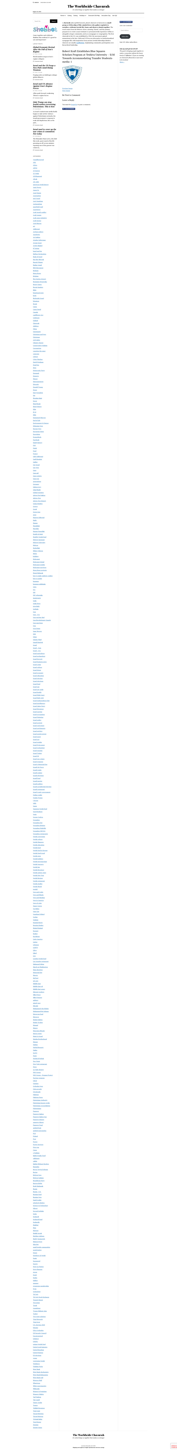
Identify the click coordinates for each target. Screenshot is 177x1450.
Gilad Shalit (37, 490)
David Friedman (38, 362)
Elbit (34, 415)
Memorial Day (37, 973)
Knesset (35, 931)
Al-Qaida (36, 173)
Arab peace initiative (40, 218)
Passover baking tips (40, 1117)
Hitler (35, 554)
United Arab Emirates (40, 1347)
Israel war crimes (38, 759)
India (34, 601)
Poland (35, 1136)
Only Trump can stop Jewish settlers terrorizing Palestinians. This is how (44, 104)
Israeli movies (37, 781)
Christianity (37, 332)
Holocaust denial (38, 562)
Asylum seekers (38, 232)
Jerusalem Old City (39, 831)
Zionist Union (37, 1428)
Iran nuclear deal (38, 617)
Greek (35, 509)
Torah (35, 1305)
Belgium (35, 276)
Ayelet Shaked (37, 246)
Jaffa (34, 803)
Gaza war (36, 479)
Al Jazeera (36, 171)
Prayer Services (38, 1145)
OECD (35, 1081)
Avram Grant (37, 243)
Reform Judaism (38, 1178)
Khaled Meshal (38, 928)
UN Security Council (39, 1333)
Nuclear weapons (39, 1078)
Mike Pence (37, 995)
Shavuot (35, 1231)
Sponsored (36, 1261)
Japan (35, 806)
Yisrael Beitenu (38, 1416)
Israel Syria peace (39, 745)
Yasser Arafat (37, 1403)
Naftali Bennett (38, 1047)
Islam (35, 637)
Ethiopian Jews (38, 426)
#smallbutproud (38, 160)
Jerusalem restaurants (40, 834)
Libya (35, 950)
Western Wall (37, 1380)
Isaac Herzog (37, 631)
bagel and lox (37, 251)
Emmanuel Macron (39, 418)
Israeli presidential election (42, 787)
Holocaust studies (39, 565)
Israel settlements (39, 728)
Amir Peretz (37, 187)
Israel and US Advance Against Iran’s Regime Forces (43, 86)
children (36, 326)
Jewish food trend (39, 853)
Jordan (35, 917)
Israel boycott (37, 659)
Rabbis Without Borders (41, 1164)
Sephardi (36, 1217)
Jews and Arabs (38, 892)
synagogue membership (41, 1286)
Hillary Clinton (38, 551)
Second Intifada (38, 1211)
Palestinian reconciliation (41, 1106)
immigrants (37, 598)
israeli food (36, 778)
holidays (35, 556)
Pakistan (36, 1095)
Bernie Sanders (38, 287)
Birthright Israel (38, 298)
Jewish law (36, 867)
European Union (38, 431)
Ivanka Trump (37, 798)
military (35, 1000)
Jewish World (37, 886)
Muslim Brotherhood (40, 1039)
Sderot (35, 1208)
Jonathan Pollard (38, 914)
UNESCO (36, 1339)
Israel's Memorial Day (40, 764)
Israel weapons (38, 762)
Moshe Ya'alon (38, 1022)
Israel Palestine (38, 717)
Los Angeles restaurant (41, 961)
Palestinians (37, 1108)
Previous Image (67, 88)
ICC (34, 590)
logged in (74, 104)
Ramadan (36, 1167)
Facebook (36, 440)
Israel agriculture (39, 653)
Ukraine (35, 1328)
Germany (36, 484)
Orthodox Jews (38, 1086)
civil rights (36, 340)
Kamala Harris (37, 923)
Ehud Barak (36, 404)
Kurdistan (36, 936)
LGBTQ (35, 948)
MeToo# (35, 978)
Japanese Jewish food (40, 809)
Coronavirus (37, 348)
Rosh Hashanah (38, 1186)
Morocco (36, 1017)
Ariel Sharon (37, 223)
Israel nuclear (37, 712)
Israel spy (36, 739)
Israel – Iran (37, 648)
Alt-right (36, 182)
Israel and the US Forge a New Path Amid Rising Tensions (44, 67)
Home (62, 15)
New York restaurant (40, 1064)
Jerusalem (36, 820)
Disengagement (38, 382)
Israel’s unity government (41, 792)
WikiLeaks (36, 1389)
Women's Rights (38, 1394)
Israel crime (37, 665)
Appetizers (36, 210)
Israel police (37, 720)
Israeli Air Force (38, 767)
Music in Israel (38, 1036)
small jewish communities (41, 1247)
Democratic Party (39, 370)
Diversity (36, 384)
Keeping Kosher (38, 925)
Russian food (37, 1194)
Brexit (35, 304)
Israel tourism (37, 751)
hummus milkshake (39, 584)
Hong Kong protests (40, 570)
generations (37, 481)
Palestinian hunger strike (41, 1103)
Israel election (38, 678)
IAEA (34, 587)
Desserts (36, 376)
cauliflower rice (38, 315)
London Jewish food (39, 959)
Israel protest (37, 723)
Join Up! (114, 15)
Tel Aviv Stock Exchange (41, 1297)
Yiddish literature (39, 1408)
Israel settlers (37, 731)
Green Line (36, 512)
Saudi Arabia (37, 1200)
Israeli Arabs (37, 770)
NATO (35, 1053)
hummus (36, 581)
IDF (34, 592)
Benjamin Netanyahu (40, 282)
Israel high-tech (38, 698)
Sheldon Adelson (38, 1236)
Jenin (35, 814)
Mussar (35, 1042)
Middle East (37, 984)
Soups (35, 1253)
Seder (35, 1214)
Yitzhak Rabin (37, 1419)
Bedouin (35, 271)
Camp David (37, 309)
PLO (34, 1133)
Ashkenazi (36, 229)
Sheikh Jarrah (37, 1233)
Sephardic (36, 1222)
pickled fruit (37, 1128)
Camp (35, 307)
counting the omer (39, 351)
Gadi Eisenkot (37, 459)
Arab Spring (37, 221)
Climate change (38, 343)
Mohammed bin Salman (41, 1011)
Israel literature (38, 709)
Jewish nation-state (39, 873)
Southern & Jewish (39, 1255)
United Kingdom (38, 1350)
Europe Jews (37, 429)
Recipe (35, 1172)
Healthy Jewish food (39, 537)
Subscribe (125, 37)
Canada (35, 312)
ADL (34, 162)
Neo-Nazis (36, 1061)
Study (35, 1275)
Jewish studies (37, 884)
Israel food (36, 684)
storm (35, 1272)
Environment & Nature (41, 423)
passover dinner (38, 1122)
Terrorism (36, 1303)
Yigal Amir (36, 1411)
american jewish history (41, 185)
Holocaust (36, 559)
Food (34, 451)
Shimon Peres (37, 1242)
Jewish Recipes (38, 878)
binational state (38, 293)
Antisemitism (37, 204)
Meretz (35, 975)
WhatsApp (36, 1383)
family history (37, 443)
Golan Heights (37, 504)
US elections (37, 1355)
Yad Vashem (37, 1397)
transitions (36, 1308)
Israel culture (37, 667)
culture (35, 357)
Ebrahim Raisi (37, 398)
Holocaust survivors (39, 567)
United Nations (38, 1353)
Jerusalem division (39, 825)
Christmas (36, 337)
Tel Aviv (35, 1294)
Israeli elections (38, 776)
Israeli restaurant (39, 789)
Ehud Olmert (37, 407)
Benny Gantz (37, 284)
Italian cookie (37, 795)
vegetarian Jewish (39, 1361)
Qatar (35, 1150)
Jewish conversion (39, 837)
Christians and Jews (39, 334)
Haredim (36, 529)
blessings (36, 301)
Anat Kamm (37, 193)
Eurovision (36, 434)
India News (36, 604)
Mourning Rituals (39, 1031)
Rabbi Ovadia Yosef (39, 1156)
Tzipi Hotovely (38, 1319)
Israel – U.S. (37, 651)
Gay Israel (36, 465)
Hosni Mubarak (38, 573)
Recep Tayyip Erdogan (40, 1169)
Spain (35, 1258)
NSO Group (37, 1072)
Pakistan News (38, 1097)
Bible (34, 290)
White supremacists (39, 1386)
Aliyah (35, 179)
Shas (34, 1228)
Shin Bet (36, 1244)
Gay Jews (36, 468)
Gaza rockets (37, 476)
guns (34, 515)
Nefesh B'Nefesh (38, 1059)
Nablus (35, 1045)
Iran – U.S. (36, 615)
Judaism (35, 920)
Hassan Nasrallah (39, 531)
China (35, 329)
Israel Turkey (37, 753)
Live (34, 956)
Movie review (37, 1034)
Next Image (66, 91)
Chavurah (36, 323)
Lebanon (36, 945)
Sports (35, 1264)
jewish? (35, 889)
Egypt (35, 401)
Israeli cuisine (37, 773)
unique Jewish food (39, 1344)
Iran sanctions (38, 623)
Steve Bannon (37, 1269)
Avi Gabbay (36, 237)
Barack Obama (38, 262)
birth (34, 296)
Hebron (35, 545)
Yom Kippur (37, 1422)
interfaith (36, 606)
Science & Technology (40, 1206)
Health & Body (38, 534)
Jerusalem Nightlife (39, 828)
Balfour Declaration (39, 254)
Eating (70, 15)
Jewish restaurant (39, 881)
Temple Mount (38, 1300)
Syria (34, 1289)
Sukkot (35, 1280)
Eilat (34, 409)
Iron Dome (36, 628)
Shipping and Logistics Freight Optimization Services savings (88, 1447)
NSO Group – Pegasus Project (43, 1075)
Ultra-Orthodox (38, 1330)
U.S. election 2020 (39, 1325)
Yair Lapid (36, 1400)
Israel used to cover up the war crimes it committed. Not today (44, 131)
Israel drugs (37, 670)
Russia (35, 1189)
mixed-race (36, 1003)
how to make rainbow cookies (43, 576)
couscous (36, 354)
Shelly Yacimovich (39, 1239)
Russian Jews (37, 1197)
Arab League (37, 215)
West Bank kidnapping (40, 1375)
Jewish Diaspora (38, 842)
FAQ (34, 445)
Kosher (35, 934)
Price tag (36, 1147)
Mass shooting (38, 970)
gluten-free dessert (39, 501)
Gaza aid (36, 473)
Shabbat (35, 1225)
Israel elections (38, 681)
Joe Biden (36, 909)
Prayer (35, 1142)
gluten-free (37, 498)
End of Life (36, 420)
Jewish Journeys (38, 864)
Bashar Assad (37, 265)
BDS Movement (38, 268)
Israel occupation (39, 714)
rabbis (35, 1161)
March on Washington (40, 967)
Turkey (35, 1314)
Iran (34, 612)
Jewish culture (37, 839)
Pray (34, 1139)
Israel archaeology (39, 656)
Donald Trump (38, 387)
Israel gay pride (38, 690)
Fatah (35, 448)
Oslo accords (37, 1089)
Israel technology (39, 748)
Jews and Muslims (39, 898)
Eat (34, 395)
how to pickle (37, 579)
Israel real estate (38, 726)
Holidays (82, 15)
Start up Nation (38, 1267)
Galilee (35, 462)
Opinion (35, 1083)
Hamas (35, 523)
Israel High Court (39, 695)
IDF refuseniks (38, 595)
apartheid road (38, 207)
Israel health (37, 692)
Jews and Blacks (38, 895)
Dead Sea (36, 365)
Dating (75, 15)
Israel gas (36, 687)
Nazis (35, 1056)
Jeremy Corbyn (38, 817)
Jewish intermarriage (40, 862)
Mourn (35, 1028)
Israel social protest (39, 734)
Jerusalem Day (105, 15)
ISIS (34, 634)
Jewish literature (38, 870)
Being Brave (37, 273)
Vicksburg (36, 1364)
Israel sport (37, 737)
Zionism (35, 1425)
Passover (36, 1111)
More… (122, 62)
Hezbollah (36, 548)
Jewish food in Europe (40, 850)
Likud (35, 953)
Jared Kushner (37, 812)
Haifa (35, 520)
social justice (37, 1250)
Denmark (36, 373)
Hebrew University (39, 542)
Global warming (38, 493)
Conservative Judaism (40, 345)
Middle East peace (39, 989)
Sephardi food (37, 1219)
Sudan (35, 1278)
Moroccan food (38, 1014)
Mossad (35, 1025)
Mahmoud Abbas (38, 964)
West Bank (36, 1369)
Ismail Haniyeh (38, 642)
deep (34, 368)
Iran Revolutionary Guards (42, 620)
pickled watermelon (39, 1131)
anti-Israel (36, 198)
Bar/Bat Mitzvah (38, 259)
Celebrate (36, 318)
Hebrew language (39, 540)
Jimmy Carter (37, 906)
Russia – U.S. (37, 1192)
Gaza (34, 470)
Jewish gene (37, 856)
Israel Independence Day (41, 701)
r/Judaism (36, 1153)
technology (37, 1292)
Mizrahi (35, 1006)
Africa (35, 165)
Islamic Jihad (37, 640)
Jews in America (38, 900)
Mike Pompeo (37, 997)
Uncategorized (38, 1336)
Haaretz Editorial (38, 518)
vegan (35, 1358)
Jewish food (37, 848)
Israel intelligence (39, 703)
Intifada (35, 609)
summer (35, 1283)
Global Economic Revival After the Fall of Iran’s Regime (44, 49)
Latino (35, 942)
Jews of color (37, 903)
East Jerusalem (38, 393)
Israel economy (38, 673)
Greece (35, 506)
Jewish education (38, 845)
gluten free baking (39, 495)
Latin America (37, 939)
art (34, 226)
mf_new (35, 981)
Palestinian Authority (40, 1100)
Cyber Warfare (38, 359)
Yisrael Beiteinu (38, 1414)
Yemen (35, 1405)
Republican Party (39, 1181)
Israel (35, 645)
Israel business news (40, 662)
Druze (35, 390)
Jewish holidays (38, 859)
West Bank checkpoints (40, 1372)
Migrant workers (38, 992)
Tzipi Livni (36, 1322)
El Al (34, 412)
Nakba (35, 1050)
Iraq (34, 626)
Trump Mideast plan (40, 1311)
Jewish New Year (38, 875)
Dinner (35, 379)
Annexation (37, 196)
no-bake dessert (38, 1070)
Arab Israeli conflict (39, 212)
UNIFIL (35, 1342)
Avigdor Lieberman (39, 240)
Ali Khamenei (37, 176)
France (35, 454)
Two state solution (39, 1317)
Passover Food (38, 1125)
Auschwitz (36, 235)
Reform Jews (37, 1175)
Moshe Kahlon (37, 1020)
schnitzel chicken (39, 1203)
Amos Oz (36, 190)
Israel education (38, 676)
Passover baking (38, 1114)
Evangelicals (37, 437)
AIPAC (35, 168)
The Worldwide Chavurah (89, 6)
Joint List (36, 911)
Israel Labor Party (39, 706)
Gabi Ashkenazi (38, 456)
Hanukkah (36, 526)
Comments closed (38, 61)
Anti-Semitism (38, 201)
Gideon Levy (37, 487)
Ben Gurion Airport (39, 279)
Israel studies (37, 742)
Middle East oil (38, 986)
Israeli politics (37, 784)
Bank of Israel (37, 257)
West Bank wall (38, 1378)
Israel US (36, 756)
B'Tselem (36, 248)
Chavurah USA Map (45, 2)
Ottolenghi (36, 1092)
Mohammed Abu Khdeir (41, 1009)
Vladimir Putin (38, 1366)
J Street (35, 800)
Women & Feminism (40, 1391)
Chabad (35, 321)
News (35, 1067)
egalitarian (80, 43)
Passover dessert (38, 1120)
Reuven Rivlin (37, 1183)
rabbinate (36, 1158)
